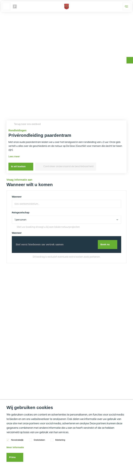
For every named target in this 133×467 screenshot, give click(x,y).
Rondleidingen (17, 130)
